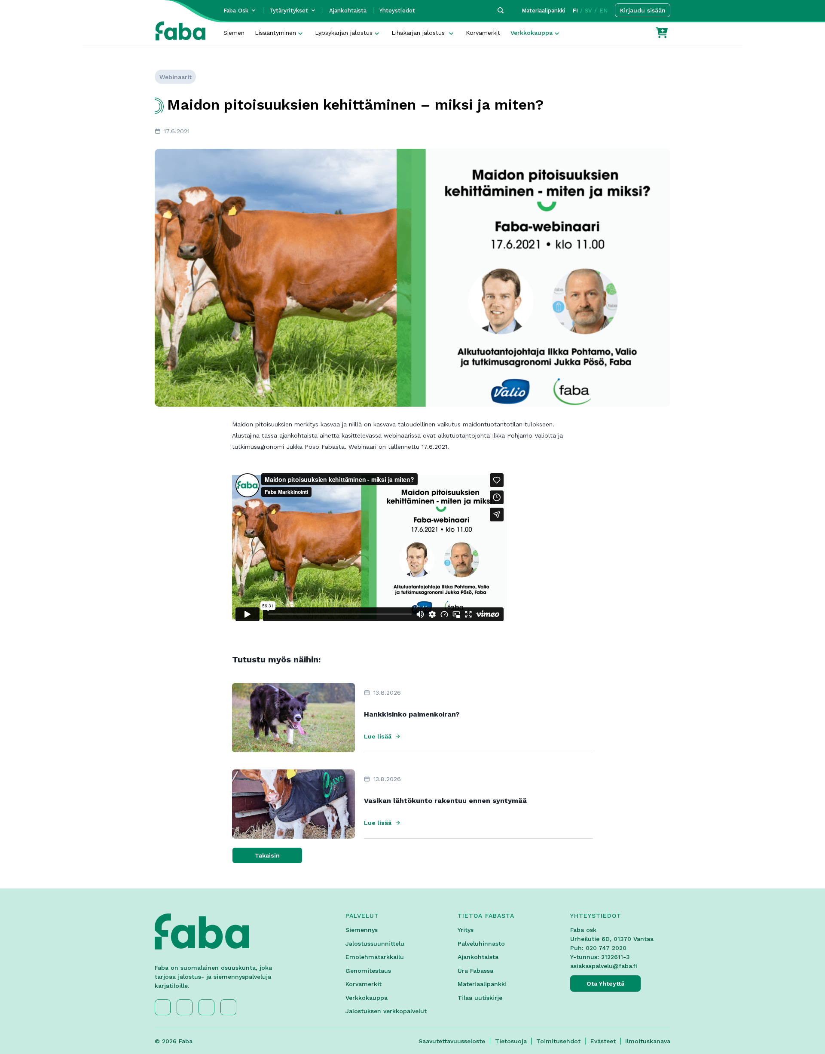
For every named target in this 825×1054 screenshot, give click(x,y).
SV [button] (588, 10)
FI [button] (575, 10)
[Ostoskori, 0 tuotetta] (661, 32)
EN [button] (603, 10)
